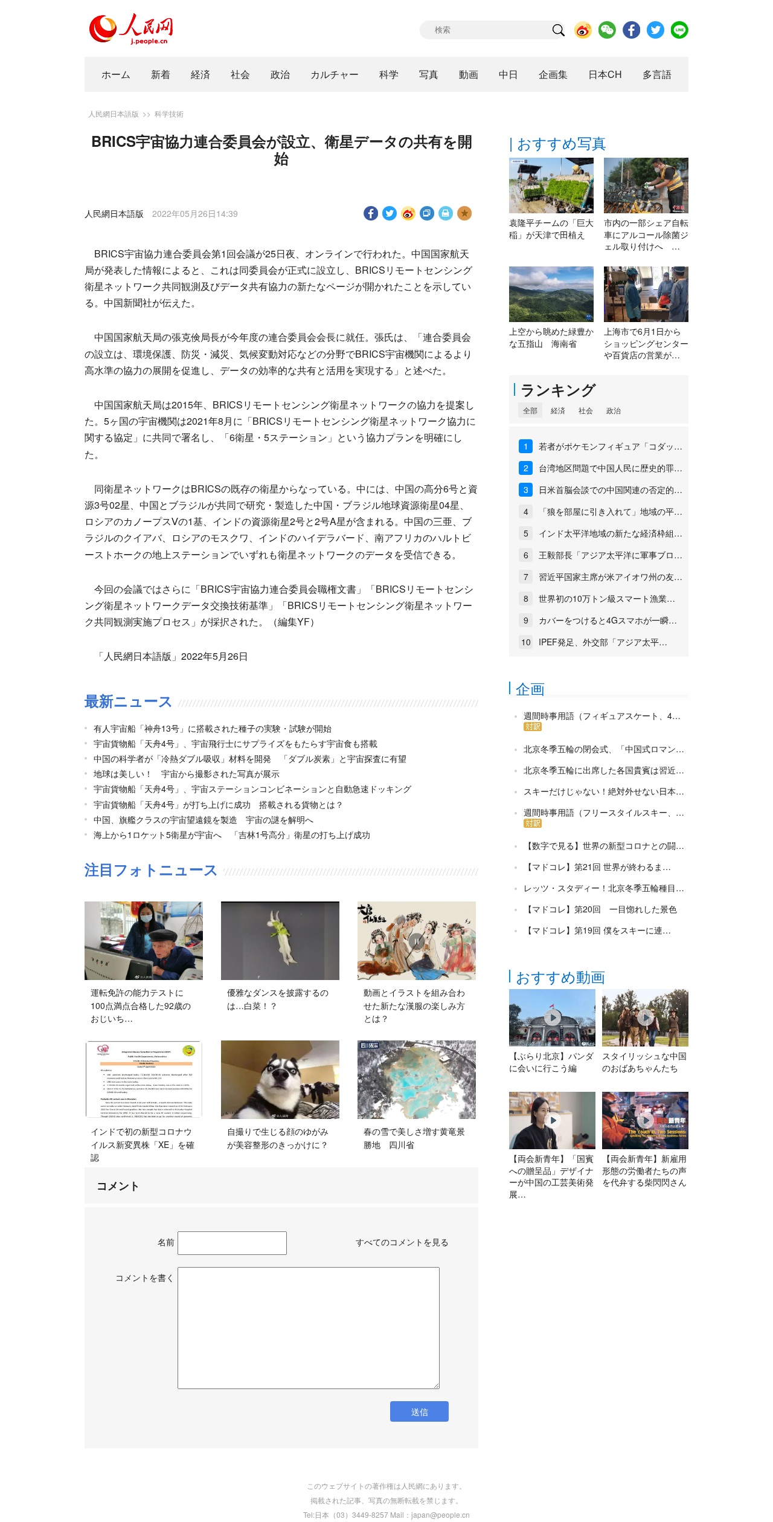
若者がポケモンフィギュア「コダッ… (610, 446)
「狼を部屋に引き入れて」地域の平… (610, 511)
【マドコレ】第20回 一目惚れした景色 (600, 909)
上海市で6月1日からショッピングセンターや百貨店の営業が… (646, 343)
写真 (428, 74)
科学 (389, 74)
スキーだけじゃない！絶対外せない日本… (604, 791)
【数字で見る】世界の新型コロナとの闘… (604, 845)
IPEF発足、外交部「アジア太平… (603, 642)
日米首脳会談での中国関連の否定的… (610, 489)
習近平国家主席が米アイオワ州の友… (610, 576)
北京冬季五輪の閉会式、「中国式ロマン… (604, 749)
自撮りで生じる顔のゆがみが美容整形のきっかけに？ (278, 1137)
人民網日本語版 (113, 113)
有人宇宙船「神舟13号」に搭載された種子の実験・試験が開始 (213, 728)
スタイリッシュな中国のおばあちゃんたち (644, 1062)
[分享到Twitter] (389, 213)
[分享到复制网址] (427, 213)
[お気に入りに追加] (464, 213)
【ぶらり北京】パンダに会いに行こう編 (551, 1062)
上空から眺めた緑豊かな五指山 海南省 (551, 337)
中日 (508, 74)
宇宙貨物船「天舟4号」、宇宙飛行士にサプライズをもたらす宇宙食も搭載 (235, 743)
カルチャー (334, 74)
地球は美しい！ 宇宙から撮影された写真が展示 (187, 773)
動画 (468, 74)
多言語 (657, 74)
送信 (419, 1411)
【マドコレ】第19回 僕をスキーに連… (597, 930)
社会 (240, 74)
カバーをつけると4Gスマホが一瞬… (608, 620)
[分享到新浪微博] (408, 213)
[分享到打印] (446, 213)
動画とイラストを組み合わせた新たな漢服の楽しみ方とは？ (414, 1005)
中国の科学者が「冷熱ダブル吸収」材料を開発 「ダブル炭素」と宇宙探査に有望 (250, 758)
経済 (200, 74)
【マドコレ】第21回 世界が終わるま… (597, 866)
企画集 (553, 74)
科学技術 (169, 113)
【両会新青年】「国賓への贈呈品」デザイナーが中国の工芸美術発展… (551, 1176)
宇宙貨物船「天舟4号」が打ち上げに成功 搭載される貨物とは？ (219, 804)
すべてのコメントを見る (402, 1242)
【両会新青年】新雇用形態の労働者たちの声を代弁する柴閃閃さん (644, 1170)
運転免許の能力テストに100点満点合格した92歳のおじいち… (141, 1005)
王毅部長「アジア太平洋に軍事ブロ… (610, 555)
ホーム (115, 74)
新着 (160, 74)
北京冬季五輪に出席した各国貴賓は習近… (604, 770)
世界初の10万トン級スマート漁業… (607, 598)
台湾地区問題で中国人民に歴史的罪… (610, 468)
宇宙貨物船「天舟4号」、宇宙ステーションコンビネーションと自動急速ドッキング (252, 788)
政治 (280, 74)
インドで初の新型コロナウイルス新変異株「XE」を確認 (142, 1144)
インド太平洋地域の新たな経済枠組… (610, 533)
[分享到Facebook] (371, 213)
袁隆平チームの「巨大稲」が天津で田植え (551, 228)
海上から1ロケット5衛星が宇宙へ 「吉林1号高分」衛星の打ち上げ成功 (232, 834)
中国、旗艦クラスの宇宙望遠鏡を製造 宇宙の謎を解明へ (203, 819)
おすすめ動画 (560, 976)
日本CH (605, 74)
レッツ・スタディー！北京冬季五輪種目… (604, 888)
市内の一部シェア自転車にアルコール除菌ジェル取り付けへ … (646, 234)
